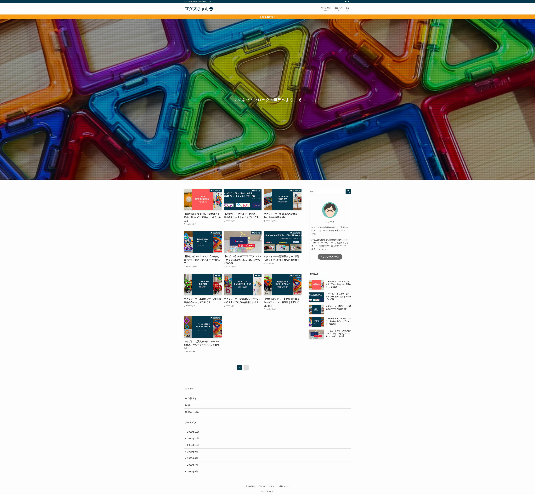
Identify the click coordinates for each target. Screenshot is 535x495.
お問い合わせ (284, 486)
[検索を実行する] (348, 191)
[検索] (349, 1)
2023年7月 (192, 465)
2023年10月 (193, 445)
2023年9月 (192, 452)
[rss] (345, 1)
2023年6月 (192, 471)
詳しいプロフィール (330, 257)
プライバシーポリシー (267, 486)
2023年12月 (193, 432)
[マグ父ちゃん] (199, 8)
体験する (192, 398)
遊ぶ (190, 405)
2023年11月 (193, 438)
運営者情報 (250, 486)
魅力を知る (193, 412)
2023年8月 (192, 458)
